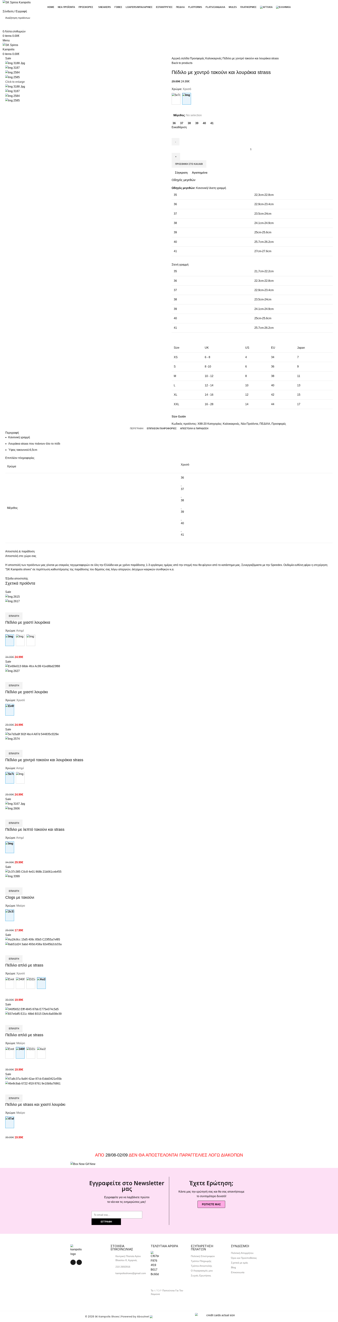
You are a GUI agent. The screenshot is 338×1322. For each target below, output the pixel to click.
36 (182, 477)
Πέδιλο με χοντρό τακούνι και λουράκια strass (44, 760)
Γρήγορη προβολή (19, 608)
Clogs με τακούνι (19, 897)
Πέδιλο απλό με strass (24, 965)
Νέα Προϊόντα (249, 423)
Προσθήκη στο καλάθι (189, 164)
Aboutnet (143, 1316)
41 (182, 534)
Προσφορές (197, 58)
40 (182, 523)
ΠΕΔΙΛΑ (264, 423)
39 (182, 511)
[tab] (136, 428)
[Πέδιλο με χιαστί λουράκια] (20, 640)
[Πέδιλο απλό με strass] (9, 983)
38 (182, 500)
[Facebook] (73, 1262)
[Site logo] (17, 2)
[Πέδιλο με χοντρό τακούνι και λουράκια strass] (176, 99)
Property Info (158, 1298)
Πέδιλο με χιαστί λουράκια (27, 622)
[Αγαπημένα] (28, 608)
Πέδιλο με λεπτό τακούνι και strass (34, 829)
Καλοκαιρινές (214, 58)
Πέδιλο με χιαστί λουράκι (26, 692)
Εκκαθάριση (179, 127)
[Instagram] (79, 1262)
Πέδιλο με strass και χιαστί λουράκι (35, 1104)
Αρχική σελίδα (181, 58)
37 (182, 489)
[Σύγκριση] (9, 608)
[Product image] (12, 601)
